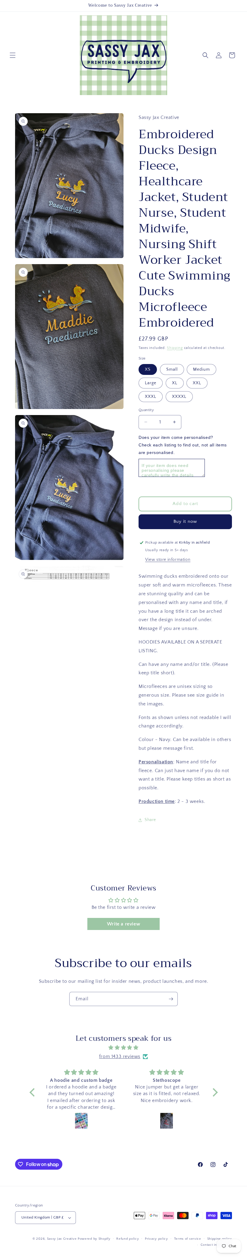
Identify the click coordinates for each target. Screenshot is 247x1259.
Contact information (216, 1245)
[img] (123, 1047)
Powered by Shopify (94, 1239)
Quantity (146, 410)
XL (174, 383)
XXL (197, 383)
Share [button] (150, 819)
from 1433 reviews (119, 1056)
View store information (167, 559)
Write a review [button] (123, 924)
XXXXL (179, 396)
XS (148, 369)
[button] (12, 55)
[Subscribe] (170, 999)
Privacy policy (156, 1239)
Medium (201, 369)
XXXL (150, 396)
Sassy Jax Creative (62, 1239)
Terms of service (187, 1239)
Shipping (175, 348)
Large (150, 383)
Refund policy (127, 1239)
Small (172, 369)
